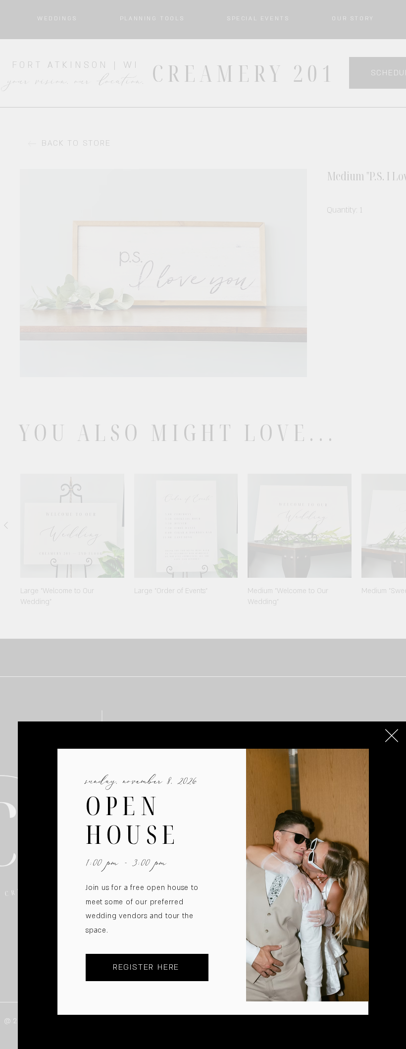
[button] (391, 735)
